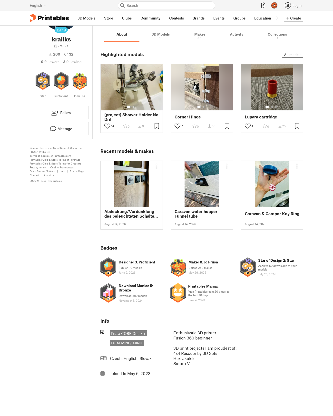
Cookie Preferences (62, 167)
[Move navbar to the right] (277, 18)
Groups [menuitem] (239, 18)
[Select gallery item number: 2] (134, 107)
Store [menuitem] (108, 18)
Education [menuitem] (262, 18)
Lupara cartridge (261, 117)
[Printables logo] (49, 18)
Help (62, 171)
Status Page (77, 171)
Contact (34, 175)
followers (50, 61)
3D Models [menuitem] (86, 18)
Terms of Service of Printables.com (50, 155)
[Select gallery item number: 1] (129, 107)
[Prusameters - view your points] (274, 5)
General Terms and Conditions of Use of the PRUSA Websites (56, 149)
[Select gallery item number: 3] (276, 107)
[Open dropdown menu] (156, 166)
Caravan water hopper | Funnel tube (197, 213)
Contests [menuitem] (176, 18)
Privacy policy (38, 167)
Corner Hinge (188, 117)
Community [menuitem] (150, 18)
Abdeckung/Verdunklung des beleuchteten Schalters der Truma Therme (131, 213)
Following (72, 61)
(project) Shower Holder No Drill (131, 117)
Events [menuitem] (219, 18)
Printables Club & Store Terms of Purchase (55, 159)
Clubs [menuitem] (127, 18)
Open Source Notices (42, 171)
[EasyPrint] (262, 5)
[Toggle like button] (107, 126)
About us (49, 175)
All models (292, 54)
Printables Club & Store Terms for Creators (55, 163)
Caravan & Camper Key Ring (272, 213)
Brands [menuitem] (199, 18)
